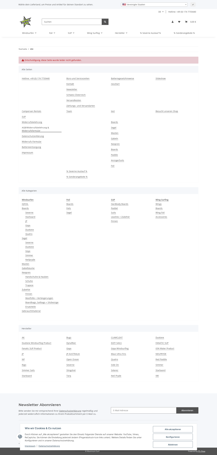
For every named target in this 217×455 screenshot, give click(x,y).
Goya (27, 225)
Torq (68, 375)
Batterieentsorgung (31, 147)
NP (23, 359)
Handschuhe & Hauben (36, 276)
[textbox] (154, 4)
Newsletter (71, 89)
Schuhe (29, 281)
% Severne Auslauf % (150, 33)
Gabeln (114, 138)
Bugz (68, 337)
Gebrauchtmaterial (31, 311)
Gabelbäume (28, 268)
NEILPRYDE (161, 353)
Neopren (115, 144)
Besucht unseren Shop (167, 111)
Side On (115, 364)
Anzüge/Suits (117, 160)
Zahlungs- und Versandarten (80, 105)
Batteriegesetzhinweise (122, 78)
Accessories (161, 216)
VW (157, 375)
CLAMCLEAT (117, 337)
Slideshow (161, 78)
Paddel (114, 208)
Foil (112, 165)
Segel (113, 127)
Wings (159, 204)
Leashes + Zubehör (120, 216)
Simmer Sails (28, 370)
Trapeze (29, 285)
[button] (172, 22)
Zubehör (26, 289)
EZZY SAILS (116, 343)
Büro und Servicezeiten (77, 78)
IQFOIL (25, 204)
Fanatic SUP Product (32, 348)
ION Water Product (165, 348)
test (113, 111)
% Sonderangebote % (184, 33)
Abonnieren (187, 410)
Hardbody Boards (119, 204)
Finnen (28, 293)
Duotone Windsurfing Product (36, 343)
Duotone (29, 229)
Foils (68, 208)
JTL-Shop (201, 451)
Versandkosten (73, 100)
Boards (114, 122)
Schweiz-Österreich (76, 94)
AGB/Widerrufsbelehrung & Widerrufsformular (35, 129)
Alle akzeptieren (173, 429)
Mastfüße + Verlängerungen (39, 298)
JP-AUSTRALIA (73, 353)
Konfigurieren (173, 437)
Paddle (114, 154)
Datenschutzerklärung (49, 446)
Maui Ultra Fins (118, 353)
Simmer (29, 255)
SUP (24, 116)
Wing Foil (160, 212)
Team (69, 111)
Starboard (30, 216)
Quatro (28, 234)
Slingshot (71, 370)
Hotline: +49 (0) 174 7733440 (182, 11)
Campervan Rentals (31, 111)
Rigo (24, 364)
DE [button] (159, 11)
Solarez (114, 370)
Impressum (30, 446)
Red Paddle (161, 359)
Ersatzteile (30, 306)
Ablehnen (173, 444)
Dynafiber (71, 343)
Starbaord (160, 370)
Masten (114, 133)
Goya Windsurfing (120, 348)
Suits (113, 212)
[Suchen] (105, 22)
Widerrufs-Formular (31, 141)
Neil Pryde (116, 375)
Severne (29, 212)
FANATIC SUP (162, 343)
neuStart (115, 83)
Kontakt (70, 83)
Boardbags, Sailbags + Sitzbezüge (41, 302)
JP (26, 221)
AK (23, 337)
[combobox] (154, 5)
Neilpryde (30, 259)
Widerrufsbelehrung (32, 122)
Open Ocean (72, 359)
